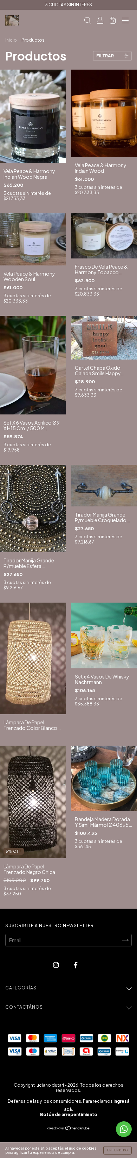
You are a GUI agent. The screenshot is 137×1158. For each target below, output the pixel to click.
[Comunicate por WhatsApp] (124, 1129)
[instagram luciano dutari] (56, 965)
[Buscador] (87, 20)
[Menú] (125, 20)
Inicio (11, 40)
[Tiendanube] (69, 1128)
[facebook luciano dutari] (76, 965)
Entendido (117, 1150)
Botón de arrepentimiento (68, 1114)
